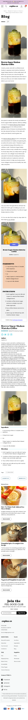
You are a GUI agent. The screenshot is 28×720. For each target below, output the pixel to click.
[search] (6, 6)
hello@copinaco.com (9, 632)
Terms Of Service (5, 670)
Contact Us (3, 648)
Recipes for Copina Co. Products (15, 11)
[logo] (14, 6)
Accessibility (4, 664)
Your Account (4, 646)
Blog (15, 648)
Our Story (16, 640)
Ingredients (17, 643)
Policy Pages (4, 667)
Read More (6, 519)
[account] (21, 6)
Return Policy (4, 661)
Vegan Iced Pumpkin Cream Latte (13, 580)
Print (14, 244)
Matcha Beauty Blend (9, 368)
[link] (7, 621)
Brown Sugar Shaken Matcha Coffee (10, 63)
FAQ (2, 655)
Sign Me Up (21, 613)
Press (15, 655)
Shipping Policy (5, 658)
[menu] (2, 6)
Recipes (16, 646)
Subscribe (3, 643)
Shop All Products (5, 640)
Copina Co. (10, 705)
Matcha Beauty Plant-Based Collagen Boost (12, 358)
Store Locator (17, 661)
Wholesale (16, 658)
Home (5, 11)
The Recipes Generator (17, 320)
